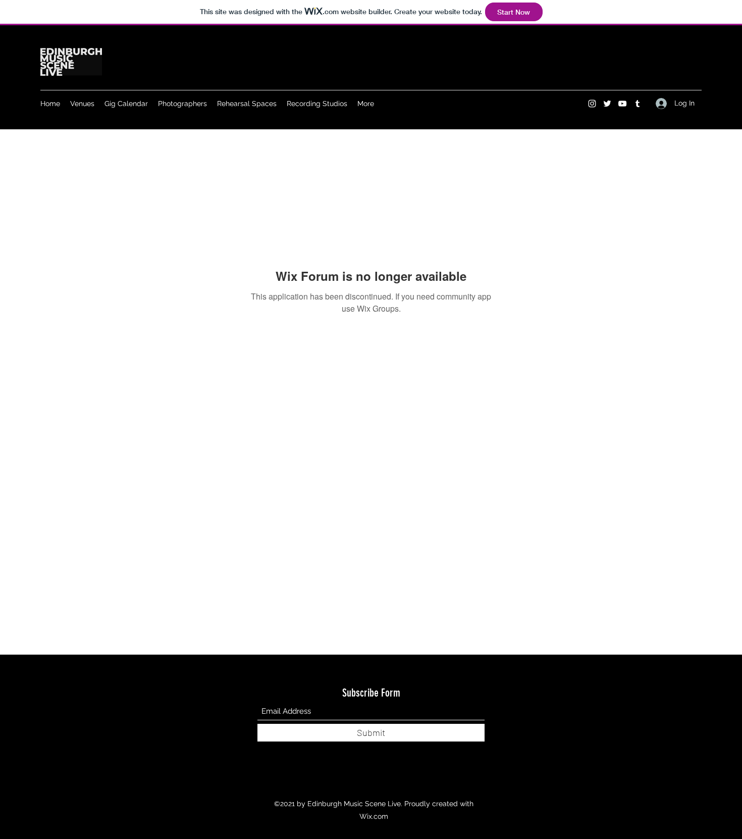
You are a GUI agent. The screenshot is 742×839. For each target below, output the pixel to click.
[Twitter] (607, 103)
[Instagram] (592, 103)
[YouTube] (622, 103)
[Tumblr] (637, 103)
